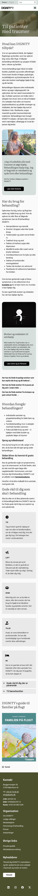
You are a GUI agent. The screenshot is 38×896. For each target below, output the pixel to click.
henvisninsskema (22, 477)
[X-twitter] (29, 887)
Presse (4, 2)
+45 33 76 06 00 (12, 792)
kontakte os (7, 285)
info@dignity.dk (9, 795)
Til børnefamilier (14, 691)
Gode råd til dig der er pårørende (17, 684)
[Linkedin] (8, 887)
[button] (34, 7)
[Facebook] (22, 887)
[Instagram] (15, 887)
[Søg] (34, 2)
